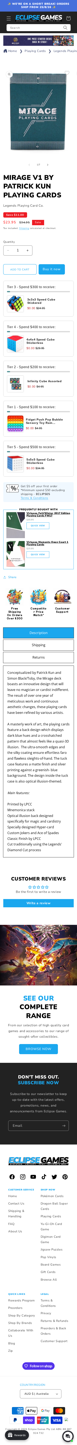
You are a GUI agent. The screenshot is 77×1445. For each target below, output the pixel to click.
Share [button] (12, 577)
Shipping (24, 228)
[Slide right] (47, 164)
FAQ (11, 1224)
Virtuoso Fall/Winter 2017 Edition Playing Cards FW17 (48, 514)
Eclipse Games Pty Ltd (41, 1429)
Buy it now (52, 269)
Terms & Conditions (34, 498)
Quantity (9, 242)
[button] (8, 18)
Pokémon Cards (52, 1196)
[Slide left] (29, 164)
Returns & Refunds (54, 1321)
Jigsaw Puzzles (52, 1249)
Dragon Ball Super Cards (54, 1206)
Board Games (51, 1264)
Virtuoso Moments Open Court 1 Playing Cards (47, 543)
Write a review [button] (38, 903)
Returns (38, 657)
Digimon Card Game (51, 1239)
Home (12, 51)
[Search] (65, 27)
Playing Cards (35, 51)
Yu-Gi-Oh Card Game (51, 1226)
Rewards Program (21, 1300)
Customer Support (54, 1341)
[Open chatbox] (68, 1436)
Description (39, 633)
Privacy (46, 1313)
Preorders (15, 1308)
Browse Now (39, 1049)
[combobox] (39, 27)
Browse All (49, 1280)
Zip (10, 1351)
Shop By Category (21, 1315)
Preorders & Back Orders (53, 1331)
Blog (11, 1343)
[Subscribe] (64, 1126)
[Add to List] (67, 72)
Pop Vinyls (48, 1257)
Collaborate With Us (20, 1333)
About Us (15, 1231)
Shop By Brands (20, 1323)
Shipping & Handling (16, 1213)
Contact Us (16, 1203)
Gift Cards (48, 1272)
